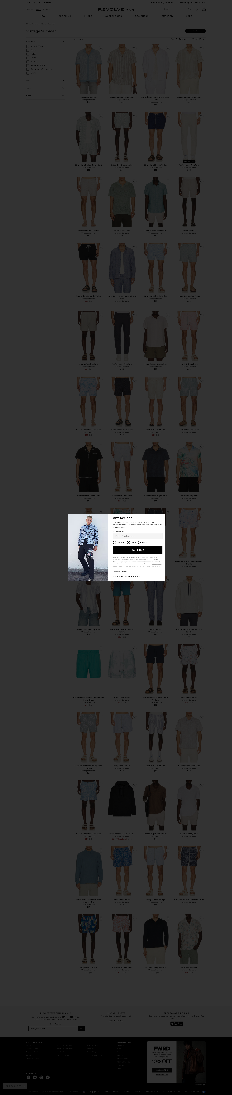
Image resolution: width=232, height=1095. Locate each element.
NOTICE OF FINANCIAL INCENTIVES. (147, 566)
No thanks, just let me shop (126, 576)
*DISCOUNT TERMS (120, 571)
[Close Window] (162, 516)
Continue (137, 550)
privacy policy (156, 564)
